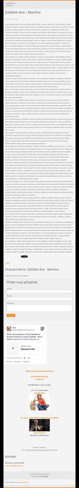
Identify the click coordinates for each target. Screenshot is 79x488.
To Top (72, 482)
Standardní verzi (24, 482)
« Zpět (7, 263)
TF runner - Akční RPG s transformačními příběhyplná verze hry (39, 425)
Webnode (45, 476)
